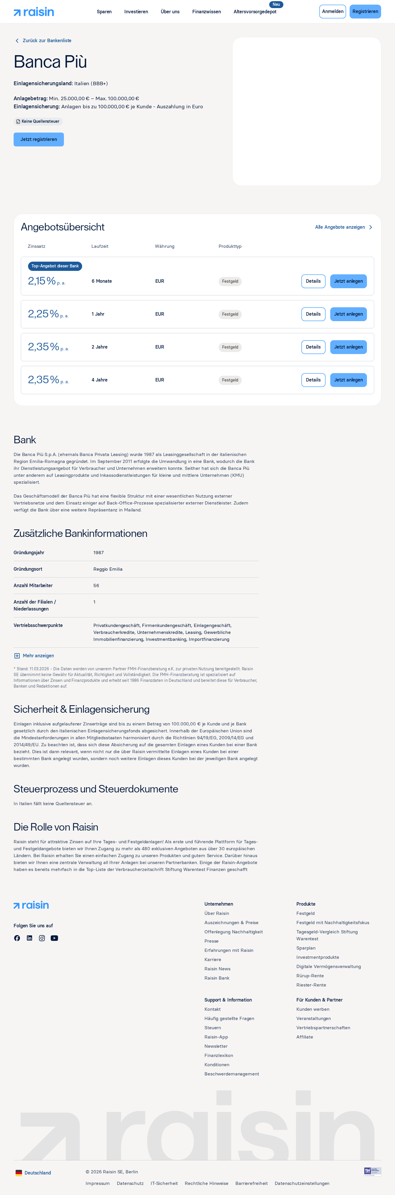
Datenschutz (130, 1183)
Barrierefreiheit (251, 1183)
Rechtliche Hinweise (206, 1183)
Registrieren (365, 11)
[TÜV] (372, 1172)
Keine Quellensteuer (40, 121)
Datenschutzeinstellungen (302, 1183)
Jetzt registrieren (39, 139)
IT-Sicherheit (164, 1183)
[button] (104, 11)
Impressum (98, 1183)
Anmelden (332, 11)
